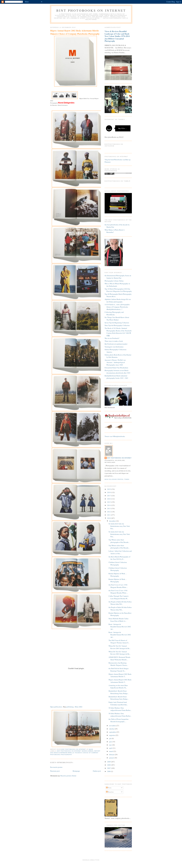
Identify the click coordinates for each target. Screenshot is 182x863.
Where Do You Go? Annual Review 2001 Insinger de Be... (119, 647)
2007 (109, 768)
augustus (112, 735)
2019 (109, 489)
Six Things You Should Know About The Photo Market (117, 318)
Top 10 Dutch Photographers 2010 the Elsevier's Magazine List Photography (118, 290)
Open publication (56, 707)
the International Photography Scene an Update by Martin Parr (118, 276)
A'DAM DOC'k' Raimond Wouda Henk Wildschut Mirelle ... (119, 658)
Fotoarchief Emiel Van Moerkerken (116, 368)
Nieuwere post (55, 771)
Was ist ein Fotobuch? (112, 338)
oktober (112, 729)
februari (112, 754)
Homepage (76, 771)
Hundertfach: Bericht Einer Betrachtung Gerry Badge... (119, 692)
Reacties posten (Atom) (68, 776)
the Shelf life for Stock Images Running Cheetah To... (119, 669)
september (112, 732)
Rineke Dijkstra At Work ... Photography (118, 574)
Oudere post (97, 771)
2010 (109, 518)
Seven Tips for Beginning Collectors (117, 323)
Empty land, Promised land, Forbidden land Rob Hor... (118, 703)
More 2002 (78, 707)
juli (110, 738)
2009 (109, 762)
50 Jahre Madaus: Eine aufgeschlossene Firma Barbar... (120, 709)
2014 (109, 505)
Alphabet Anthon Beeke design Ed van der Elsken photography (118, 300)
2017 (109, 495)
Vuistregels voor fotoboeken (114, 347)
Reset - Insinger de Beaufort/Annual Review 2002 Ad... (120, 626)
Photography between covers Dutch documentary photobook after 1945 (117, 371)
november (112, 725)
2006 (109, 771)
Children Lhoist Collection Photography (118, 563)
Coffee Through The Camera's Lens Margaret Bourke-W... (119, 597)
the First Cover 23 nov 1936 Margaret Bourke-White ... (118, 586)
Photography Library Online (114, 281)
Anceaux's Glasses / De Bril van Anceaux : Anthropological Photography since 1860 (115, 362)
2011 (109, 515)
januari (111, 758)
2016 (109, 499)
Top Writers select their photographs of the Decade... (119, 541)
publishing (70, 707)
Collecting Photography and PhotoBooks (114, 313)
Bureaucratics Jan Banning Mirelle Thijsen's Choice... (118, 664)
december (112, 521)
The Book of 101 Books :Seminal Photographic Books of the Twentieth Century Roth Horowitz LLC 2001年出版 (118, 332)
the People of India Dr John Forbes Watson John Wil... (120, 603)
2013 (109, 508)
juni (110, 742)
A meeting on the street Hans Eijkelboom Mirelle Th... (118, 686)
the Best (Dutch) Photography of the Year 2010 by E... (119, 558)
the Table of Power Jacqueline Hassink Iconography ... (119, 720)
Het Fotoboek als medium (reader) (116, 344)
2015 (109, 502)
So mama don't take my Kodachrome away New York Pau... (119, 526)
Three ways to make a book (114, 341)
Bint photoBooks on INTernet (91, 10)
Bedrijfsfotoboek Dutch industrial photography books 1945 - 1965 (116, 377)
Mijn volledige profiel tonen (117, 479)
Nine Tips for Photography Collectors (117, 325)
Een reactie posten (56, 767)
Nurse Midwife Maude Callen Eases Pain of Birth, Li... (118, 619)
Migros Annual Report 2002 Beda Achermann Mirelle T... (120, 675)
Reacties (111, 792)
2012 (109, 512)
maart (111, 751)
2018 (109, 492)
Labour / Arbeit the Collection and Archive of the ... (120, 552)
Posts (109, 788)
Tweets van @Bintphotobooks (115, 436)
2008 (109, 765)
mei (110, 745)
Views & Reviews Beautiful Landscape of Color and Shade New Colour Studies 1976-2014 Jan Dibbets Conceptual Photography (117, 36)
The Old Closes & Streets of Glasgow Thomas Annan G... (119, 641)
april (111, 748)
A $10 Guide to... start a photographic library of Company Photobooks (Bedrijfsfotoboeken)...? (117, 306)
